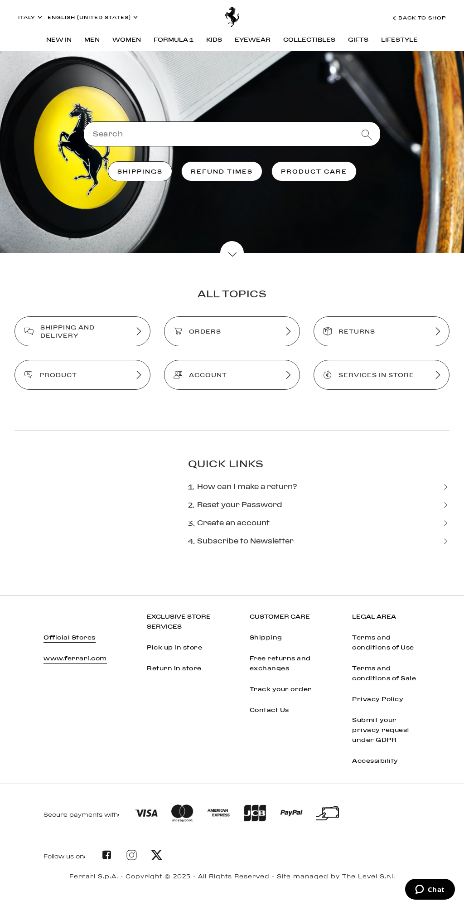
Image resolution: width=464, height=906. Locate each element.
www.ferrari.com (75, 658)
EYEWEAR (253, 39)
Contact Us (269, 710)
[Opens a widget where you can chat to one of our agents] (430, 890)
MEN (92, 39)
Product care (314, 171)
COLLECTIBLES (309, 39)
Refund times (222, 171)
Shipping (266, 637)
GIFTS (358, 39)
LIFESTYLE (399, 39)
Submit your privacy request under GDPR (381, 730)
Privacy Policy (377, 699)
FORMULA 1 (173, 39)
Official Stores (70, 637)
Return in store (174, 668)
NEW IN (59, 39)
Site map (232, 887)
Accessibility (375, 760)
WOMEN (126, 39)
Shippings (140, 171)
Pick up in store (174, 647)
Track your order (281, 689)
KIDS (214, 39)
